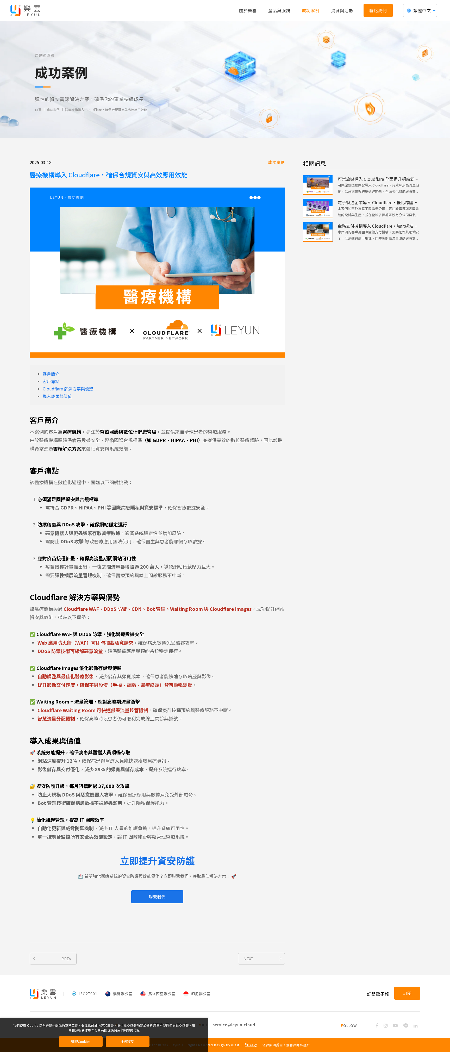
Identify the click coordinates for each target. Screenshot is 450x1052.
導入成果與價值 (57, 396)
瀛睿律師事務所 (298, 1045)
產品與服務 (279, 10)
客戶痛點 (51, 381)
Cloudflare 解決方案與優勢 (68, 388)
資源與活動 (342, 10)
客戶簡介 (51, 374)
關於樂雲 (248, 10)
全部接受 (127, 1041)
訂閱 (407, 993)
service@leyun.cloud (234, 1024)
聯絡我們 (378, 10)
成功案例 (311, 10)
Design (219, 1045)
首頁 (38, 109)
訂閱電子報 (378, 994)
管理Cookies (81, 1041)
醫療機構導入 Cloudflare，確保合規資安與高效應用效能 (106, 109)
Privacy (251, 1045)
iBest (235, 1045)
